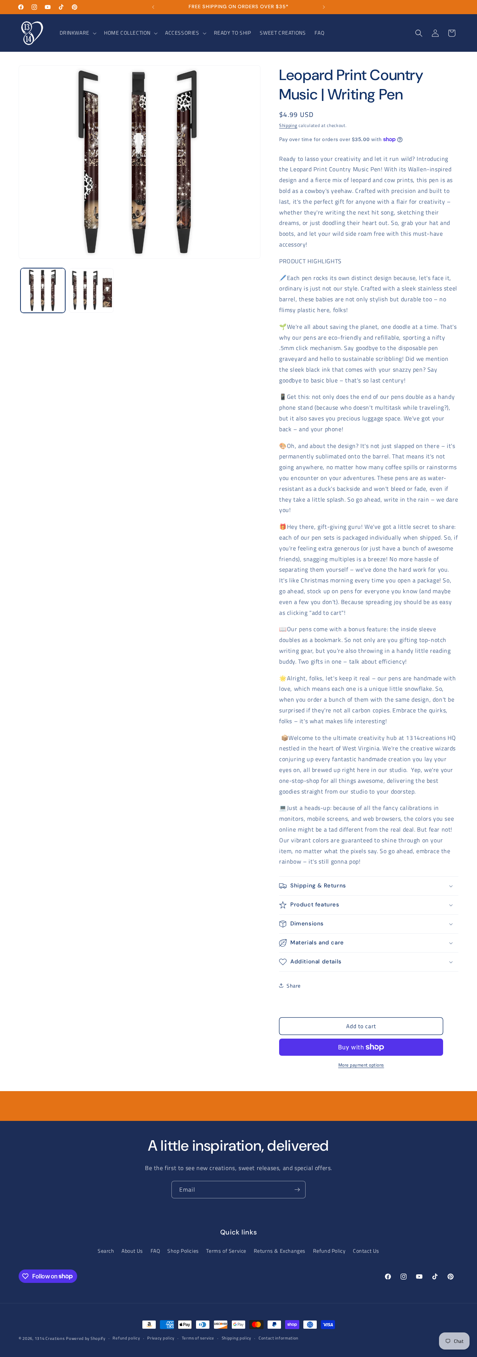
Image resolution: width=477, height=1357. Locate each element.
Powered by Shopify (85, 1338)
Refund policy (126, 1338)
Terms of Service (226, 1251)
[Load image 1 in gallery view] (42, 290)
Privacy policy (160, 1338)
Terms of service (198, 1338)
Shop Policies (183, 1251)
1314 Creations (50, 1338)
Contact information (278, 1338)
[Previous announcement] (153, 7)
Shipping (288, 125)
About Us (132, 1251)
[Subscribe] (297, 1189)
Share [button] (294, 985)
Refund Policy (329, 1251)
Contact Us (366, 1251)
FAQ (155, 1251)
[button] (77, 33)
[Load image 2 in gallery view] (91, 290)
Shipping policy (237, 1338)
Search (106, 1251)
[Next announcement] (324, 7)
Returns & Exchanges (280, 1251)
